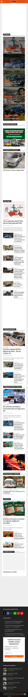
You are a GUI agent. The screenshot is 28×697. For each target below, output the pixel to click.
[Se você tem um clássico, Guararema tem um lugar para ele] (14, 396)
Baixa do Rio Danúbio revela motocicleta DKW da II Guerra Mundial (19, 295)
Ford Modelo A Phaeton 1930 (11, 118)
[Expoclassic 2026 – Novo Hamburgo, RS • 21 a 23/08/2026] (14, 482)
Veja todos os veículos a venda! (13, 551)
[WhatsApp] (14, 613)
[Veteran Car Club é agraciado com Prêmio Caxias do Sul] (8, 544)
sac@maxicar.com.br (16, 696)
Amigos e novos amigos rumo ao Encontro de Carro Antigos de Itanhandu (19, 536)
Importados (16, 115)
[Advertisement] (14, 18)
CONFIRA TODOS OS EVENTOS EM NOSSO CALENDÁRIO (12, 472)
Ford (6, 115)
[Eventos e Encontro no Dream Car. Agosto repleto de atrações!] (14, 508)
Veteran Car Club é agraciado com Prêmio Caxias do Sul (19, 545)
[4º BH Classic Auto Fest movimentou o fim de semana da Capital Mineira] (15, 78)
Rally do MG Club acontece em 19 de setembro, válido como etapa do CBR (19, 446)
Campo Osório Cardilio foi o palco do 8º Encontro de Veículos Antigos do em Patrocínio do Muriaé (19, 378)
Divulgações (16, 421)
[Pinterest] (18, 613)
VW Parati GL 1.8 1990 (10, 572)
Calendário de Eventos (13, 489)
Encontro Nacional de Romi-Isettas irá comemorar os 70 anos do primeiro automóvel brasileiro (19, 426)
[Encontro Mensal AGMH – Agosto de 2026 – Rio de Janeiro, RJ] (14, 338)
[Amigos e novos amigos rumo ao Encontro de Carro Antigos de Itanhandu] (8, 534)
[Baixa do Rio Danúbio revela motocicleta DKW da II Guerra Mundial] (8, 292)
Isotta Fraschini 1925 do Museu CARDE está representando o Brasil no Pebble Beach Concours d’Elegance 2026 (19, 273)
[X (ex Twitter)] (11, 613)
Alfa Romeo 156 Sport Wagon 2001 (13, 170)
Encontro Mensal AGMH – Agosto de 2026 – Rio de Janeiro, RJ (12, 351)
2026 (4, 489)
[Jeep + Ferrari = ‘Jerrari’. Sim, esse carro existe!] (8, 283)
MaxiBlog (7, 63)
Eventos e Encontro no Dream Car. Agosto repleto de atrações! (13, 521)
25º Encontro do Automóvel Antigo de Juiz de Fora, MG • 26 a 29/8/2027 (14, 622)
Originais (7, 116)
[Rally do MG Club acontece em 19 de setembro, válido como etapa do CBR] (8, 444)
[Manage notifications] (25, 694)
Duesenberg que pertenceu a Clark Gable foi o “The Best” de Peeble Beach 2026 (12, 100)
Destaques (10, 115)
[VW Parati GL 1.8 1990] (14, 562)
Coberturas (7, 80)
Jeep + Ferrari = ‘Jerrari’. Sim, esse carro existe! (18, 285)
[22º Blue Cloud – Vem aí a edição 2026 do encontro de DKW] (8, 435)
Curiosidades (7, 48)
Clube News (5, 517)
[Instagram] (4, 613)
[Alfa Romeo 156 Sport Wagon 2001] (14, 160)
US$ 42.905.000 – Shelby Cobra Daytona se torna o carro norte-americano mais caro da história (12, 66)
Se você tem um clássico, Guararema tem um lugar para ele (14, 409)
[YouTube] (21, 613)
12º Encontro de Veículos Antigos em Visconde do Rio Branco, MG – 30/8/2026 (14, 634)
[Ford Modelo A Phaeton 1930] (15, 112)
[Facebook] (8, 613)
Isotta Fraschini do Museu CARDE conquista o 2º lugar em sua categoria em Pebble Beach (19, 261)
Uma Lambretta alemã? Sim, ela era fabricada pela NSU (12, 50)
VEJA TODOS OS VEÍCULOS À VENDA (13, 149)
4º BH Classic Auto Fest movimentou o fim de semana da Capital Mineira (12, 83)
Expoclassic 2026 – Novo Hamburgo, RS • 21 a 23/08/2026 (14, 492)
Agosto (6, 489)
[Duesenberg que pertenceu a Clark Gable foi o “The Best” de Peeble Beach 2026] (15, 95)
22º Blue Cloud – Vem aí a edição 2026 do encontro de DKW (19, 436)
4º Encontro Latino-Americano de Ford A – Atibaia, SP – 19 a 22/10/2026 (14, 626)
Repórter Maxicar (8, 96)
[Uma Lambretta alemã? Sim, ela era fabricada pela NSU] (14, 45)
